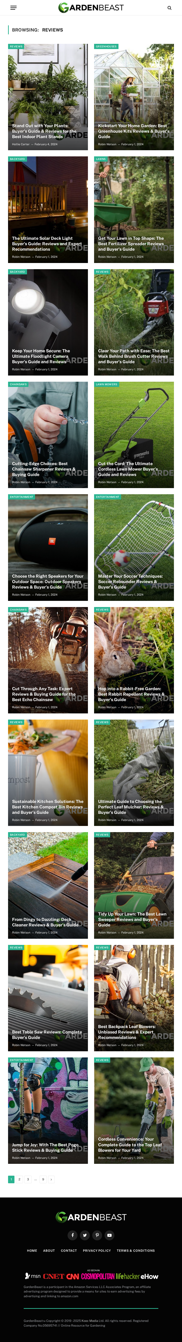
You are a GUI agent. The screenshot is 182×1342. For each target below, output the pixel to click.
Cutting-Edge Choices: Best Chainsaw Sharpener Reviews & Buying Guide (44, 469)
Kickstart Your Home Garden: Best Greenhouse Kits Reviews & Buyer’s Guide (133, 131)
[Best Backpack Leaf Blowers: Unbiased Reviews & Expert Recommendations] (134, 998)
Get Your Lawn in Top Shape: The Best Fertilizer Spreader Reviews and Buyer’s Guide (131, 244)
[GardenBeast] (91, 7)
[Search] (169, 7)
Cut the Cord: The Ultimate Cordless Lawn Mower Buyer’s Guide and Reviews (128, 469)
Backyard (17, 159)
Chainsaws (18, 384)
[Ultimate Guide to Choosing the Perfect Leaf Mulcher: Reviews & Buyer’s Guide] (134, 773)
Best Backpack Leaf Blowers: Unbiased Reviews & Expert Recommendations (127, 1032)
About (49, 1250)
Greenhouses (106, 46)
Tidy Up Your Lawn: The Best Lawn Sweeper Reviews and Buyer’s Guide (132, 919)
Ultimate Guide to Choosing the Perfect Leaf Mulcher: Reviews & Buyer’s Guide (131, 807)
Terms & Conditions (136, 1250)
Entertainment (21, 496)
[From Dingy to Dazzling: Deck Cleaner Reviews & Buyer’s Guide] (48, 885)
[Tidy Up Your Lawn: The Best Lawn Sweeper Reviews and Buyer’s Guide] (134, 885)
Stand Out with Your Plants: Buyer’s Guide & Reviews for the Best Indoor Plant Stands (44, 131)
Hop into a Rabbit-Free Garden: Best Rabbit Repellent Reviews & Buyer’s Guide (131, 694)
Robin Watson (107, 144)
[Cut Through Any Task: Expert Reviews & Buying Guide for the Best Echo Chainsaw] (48, 660)
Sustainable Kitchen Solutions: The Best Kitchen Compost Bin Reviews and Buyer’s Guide (47, 807)
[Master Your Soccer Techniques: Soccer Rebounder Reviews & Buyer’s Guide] (134, 547)
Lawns (101, 159)
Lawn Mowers (106, 384)
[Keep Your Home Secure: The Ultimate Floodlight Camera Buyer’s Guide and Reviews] (48, 322)
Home (32, 1250)
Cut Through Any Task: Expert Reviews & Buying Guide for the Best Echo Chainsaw (44, 694)
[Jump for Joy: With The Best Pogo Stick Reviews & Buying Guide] (48, 1110)
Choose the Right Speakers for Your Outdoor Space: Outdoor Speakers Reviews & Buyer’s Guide (47, 581)
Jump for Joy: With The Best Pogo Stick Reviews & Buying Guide (45, 1147)
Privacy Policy (97, 1250)
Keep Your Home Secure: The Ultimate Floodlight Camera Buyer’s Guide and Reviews (41, 356)
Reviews (16, 46)
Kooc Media (90, 1321)
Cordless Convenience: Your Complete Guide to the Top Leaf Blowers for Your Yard (130, 1144)
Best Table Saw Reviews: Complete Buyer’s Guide (47, 1034)
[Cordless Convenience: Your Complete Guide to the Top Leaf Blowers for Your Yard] (134, 1110)
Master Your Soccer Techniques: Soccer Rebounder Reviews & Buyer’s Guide (130, 581)
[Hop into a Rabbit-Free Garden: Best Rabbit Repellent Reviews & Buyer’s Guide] (134, 660)
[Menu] (13, 7)
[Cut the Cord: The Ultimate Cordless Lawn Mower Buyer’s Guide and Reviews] (134, 435)
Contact (69, 1250)
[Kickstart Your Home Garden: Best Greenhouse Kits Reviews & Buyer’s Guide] (134, 97)
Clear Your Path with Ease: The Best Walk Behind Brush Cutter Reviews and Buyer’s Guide (134, 356)
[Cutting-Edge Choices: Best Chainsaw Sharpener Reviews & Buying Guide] (48, 435)
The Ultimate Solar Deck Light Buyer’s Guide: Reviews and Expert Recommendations (47, 244)
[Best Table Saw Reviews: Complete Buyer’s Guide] (48, 998)
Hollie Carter (21, 144)
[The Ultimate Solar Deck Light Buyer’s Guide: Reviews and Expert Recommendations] (48, 209)
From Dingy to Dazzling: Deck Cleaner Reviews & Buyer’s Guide (45, 922)
